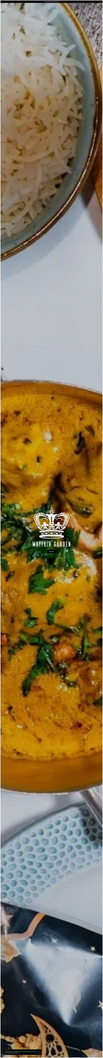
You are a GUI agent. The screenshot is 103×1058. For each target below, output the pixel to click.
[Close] (40, 1052)
